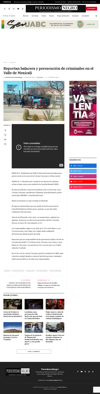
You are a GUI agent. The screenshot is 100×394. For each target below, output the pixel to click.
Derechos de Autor (60, 2)
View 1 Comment (34, 351)
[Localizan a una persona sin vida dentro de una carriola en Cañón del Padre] (34, 304)
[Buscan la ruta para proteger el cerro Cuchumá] (12, 327)
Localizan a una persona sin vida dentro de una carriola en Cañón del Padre (33, 315)
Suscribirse (91, 8)
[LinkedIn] (5, 139)
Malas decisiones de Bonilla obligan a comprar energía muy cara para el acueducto (48, 285)
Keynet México (62, 387)
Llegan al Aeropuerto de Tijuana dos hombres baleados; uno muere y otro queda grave (34, 339)
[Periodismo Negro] (56, 8)
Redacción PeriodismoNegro (14, 77)
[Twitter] (5, 135)
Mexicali (25, 16)
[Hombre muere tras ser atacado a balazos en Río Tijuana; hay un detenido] (55, 327)
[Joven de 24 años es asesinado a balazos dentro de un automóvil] (12, 304)
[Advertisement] (50, 46)
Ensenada (75, 16)
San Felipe (35, 16)
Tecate (43, 16)
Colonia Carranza (18, 271)
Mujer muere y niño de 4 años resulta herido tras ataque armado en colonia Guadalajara (55, 315)
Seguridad (40, 77)
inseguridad (30, 271)
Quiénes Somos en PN (74, 2)
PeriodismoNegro (42, 271)
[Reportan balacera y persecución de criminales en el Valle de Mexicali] (33, 101)
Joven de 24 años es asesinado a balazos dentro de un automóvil (12, 314)
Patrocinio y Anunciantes (89, 2)
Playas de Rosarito (63, 16)
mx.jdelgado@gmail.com (54, 380)
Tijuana (51, 16)
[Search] (96, 16)
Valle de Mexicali (55, 271)
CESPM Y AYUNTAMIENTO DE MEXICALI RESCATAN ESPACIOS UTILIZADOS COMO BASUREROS (18, 285)
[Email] (5, 144)
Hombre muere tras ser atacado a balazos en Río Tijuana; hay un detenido (55, 338)
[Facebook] (5, 130)
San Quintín (85, 16)
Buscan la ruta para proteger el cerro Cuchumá (29, 2)
